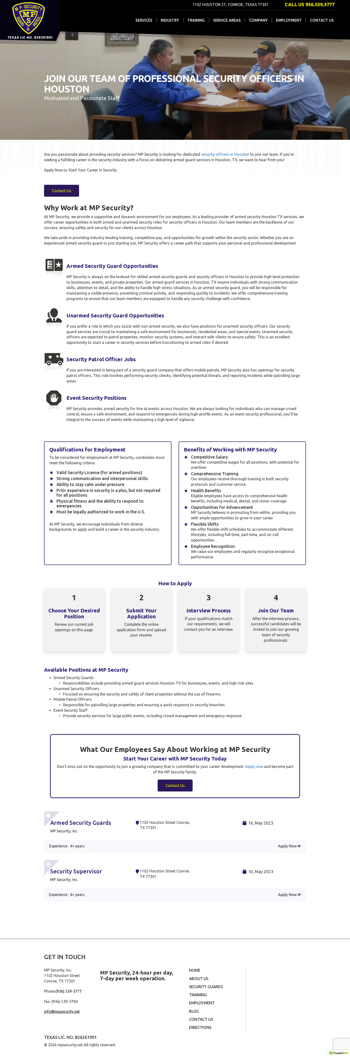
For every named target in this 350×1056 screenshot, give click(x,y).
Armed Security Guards (80, 823)
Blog (194, 1011)
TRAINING (196, 20)
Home (194, 970)
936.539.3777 (320, 4)
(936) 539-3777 (68, 991)
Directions (200, 1027)
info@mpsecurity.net (62, 1011)
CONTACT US (322, 20)
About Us (198, 978)
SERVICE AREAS (227, 20)
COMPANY (258, 20)
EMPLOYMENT (289, 20)
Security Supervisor (76, 871)
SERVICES (143, 20)
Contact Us (201, 1019)
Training (198, 994)
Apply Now (288, 846)
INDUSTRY (170, 20)
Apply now (254, 766)
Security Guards (206, 986)
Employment (202, 1003)
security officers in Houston (225, 154)
